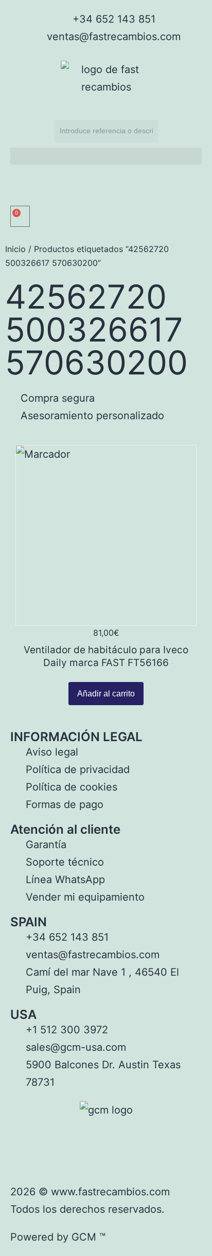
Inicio (15, 249)
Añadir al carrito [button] (106, 693)
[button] (106, 156)
